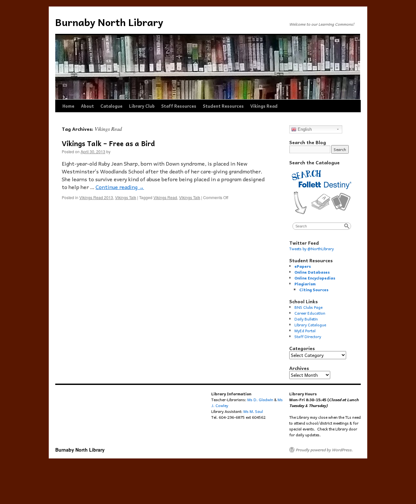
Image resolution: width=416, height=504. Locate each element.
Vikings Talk (125, 197)
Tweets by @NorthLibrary (311, 248)
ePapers (302, 266)
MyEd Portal (305, 330)
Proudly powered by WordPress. (324, 449)
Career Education (309, 313)
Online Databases (312, 272)
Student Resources (223, 105)
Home (68, 105)
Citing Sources (313, 289)
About (87, 105)
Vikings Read (264, 105)
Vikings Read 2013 (96, 197)
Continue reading (120, 187)
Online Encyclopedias (314, 278)
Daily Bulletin (306, 319)
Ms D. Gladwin (260, 399)
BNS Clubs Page (308, 307)
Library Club (142, 105)
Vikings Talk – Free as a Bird (108, 143)
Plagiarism (305, 283)
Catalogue (111, 105)
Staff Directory (307, 336)
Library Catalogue (310, 324)
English (304, 129)
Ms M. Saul (253, 411)
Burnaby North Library (109, 22)
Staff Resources (178, 105)
